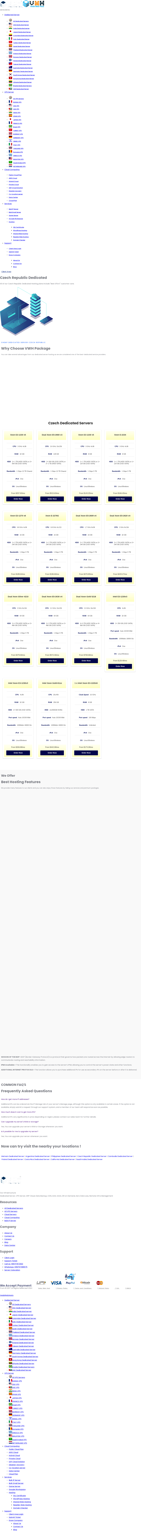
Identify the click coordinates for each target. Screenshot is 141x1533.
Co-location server (16, 194)
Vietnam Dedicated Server (12, 1156)
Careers (7, 1239)
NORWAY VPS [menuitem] (18, 1412)
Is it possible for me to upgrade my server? (19, 1131)
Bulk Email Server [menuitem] (16, 1483)
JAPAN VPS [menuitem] (17, 1398)
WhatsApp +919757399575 (15, 1267)
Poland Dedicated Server (12, 1159)
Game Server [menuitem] (14, 1486)
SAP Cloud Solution (16, 188)
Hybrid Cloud (13, 181)
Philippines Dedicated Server (63, 1156)
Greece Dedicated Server (22, 54)
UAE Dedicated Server (21, 89)
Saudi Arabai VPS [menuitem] (19, 1439)
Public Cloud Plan (15, 175)
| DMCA (128, 1288)
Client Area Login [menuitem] (16, 1514)
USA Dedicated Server (21, 25)
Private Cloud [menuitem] (14, 1458)
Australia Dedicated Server (23, 68)
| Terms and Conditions (83, 1288)
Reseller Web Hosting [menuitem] (22, 1505)
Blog (15, 267)
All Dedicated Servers (21, 21)
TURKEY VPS (17, 131)
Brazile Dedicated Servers (22, 86)
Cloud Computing (11, 169)
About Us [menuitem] (17, 1523)
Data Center (13, 197)
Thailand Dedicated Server (22, 50)
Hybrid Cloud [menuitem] (14, 1455)
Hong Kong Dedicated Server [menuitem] (24, 1360)
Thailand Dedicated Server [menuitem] (23, 1332)
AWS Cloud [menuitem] (13, 1452)
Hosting (11, 222)
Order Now (18, 499)
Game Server (13, 215)
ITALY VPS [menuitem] (16, 1422)
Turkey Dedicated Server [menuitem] (23, 1325)
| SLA (117, 1288)
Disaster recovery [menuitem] (16, 1464)
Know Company (14, 255)
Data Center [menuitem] (14, 1471)
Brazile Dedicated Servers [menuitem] (23, 1367)
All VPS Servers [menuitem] (18, 1377)
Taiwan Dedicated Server (22, 64)
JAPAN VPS (17, 120)
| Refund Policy (103, 1288)
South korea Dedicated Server (24, 75)
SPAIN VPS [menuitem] (16, 1394)
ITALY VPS (16, 145)
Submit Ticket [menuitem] (15, 1517)
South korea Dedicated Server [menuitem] (25, 1356)
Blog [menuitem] (15, 1529)
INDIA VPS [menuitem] (16, 1391)
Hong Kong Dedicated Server (23, 79)
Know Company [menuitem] (16, 1520)
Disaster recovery (15, 191)
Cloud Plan (13, 201)
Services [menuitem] (8, 1477)
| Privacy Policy (62, 1288)
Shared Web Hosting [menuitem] (22, 1502)
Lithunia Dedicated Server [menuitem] (23, 1363)
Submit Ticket (14, 252)
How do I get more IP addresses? (15, 1099)
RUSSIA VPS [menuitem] (17, 1381)
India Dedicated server (21, 28)
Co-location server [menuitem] (17, 1468)
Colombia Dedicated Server (23, 36)
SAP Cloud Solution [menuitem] (17, 1461)
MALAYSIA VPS (18, 159)
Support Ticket (10, 1261)
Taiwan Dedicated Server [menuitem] (23, 1346)
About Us (16, 260)
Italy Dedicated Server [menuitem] (22, 1322)
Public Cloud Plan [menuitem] (16, 1449)
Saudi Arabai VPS (19, 163)
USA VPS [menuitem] (15, 1384)
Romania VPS (18, 152)
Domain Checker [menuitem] (20, 1508)
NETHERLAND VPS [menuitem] (19, 1443)
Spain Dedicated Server (21, 46)
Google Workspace (16, 219)
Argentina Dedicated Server (38, 1156)
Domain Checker (19, 240)
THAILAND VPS (18, 148)
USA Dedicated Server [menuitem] (21, 1308)
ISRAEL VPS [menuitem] (16, 1419)
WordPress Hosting (20, 230)
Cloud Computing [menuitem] (11, 1446)
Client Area (6, 271)
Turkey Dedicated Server (22, 43)
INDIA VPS (16, 113)
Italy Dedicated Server (21, 39)
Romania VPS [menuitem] (17, 1429)
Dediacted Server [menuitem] (12, 1300)
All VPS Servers (18, 99)
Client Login (9, 1257)
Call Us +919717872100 (13, 1264)
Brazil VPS (16, 127)
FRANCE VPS (17, 123)
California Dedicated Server (63, 1159)
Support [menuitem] (7, 1511)
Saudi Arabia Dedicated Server (89, 1159)
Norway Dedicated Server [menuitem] (23, 1339)
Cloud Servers (10, 1214)
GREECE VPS (17, 156)
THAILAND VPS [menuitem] (18, 1426)
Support (7, 243)
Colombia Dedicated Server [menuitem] (24, 1318)
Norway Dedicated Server (22, 57)
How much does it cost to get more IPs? (18, 1112)
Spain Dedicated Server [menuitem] (22, 1329)
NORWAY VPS (18, 134)
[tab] (70, 1099)
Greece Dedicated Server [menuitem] (23, 1335)
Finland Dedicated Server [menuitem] (23, 1342)
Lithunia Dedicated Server (22, 82)
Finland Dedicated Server (22, 61)
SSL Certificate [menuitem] (19, 1495)
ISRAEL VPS (17, 141)
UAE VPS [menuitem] (15, 1387)
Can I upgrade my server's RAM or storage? (20, 1121)
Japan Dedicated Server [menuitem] (22, 1315)
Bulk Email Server (15, 212)
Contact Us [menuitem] (18, 1526)
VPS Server (9, 92)
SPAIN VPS (17, 116)
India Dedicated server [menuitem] (22, 1311)
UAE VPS (16, 109)
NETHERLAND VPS (19, 166)
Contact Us (17, 264)
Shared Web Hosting (20, 234)
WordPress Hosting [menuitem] (21, 1498)
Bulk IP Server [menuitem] (14, 1480)
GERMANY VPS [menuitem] (18, 1415)
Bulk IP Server (13, 209)
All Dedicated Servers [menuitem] (21, 1304)
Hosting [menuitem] (12, 1492)
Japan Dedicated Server (22, 32)
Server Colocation (12, 1270)
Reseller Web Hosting (21, 237)
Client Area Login (15, 249)
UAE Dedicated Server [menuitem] (21, 1370)
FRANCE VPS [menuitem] (17, 1401)
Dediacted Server (12, 14)
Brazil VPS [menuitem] (16, 1405)
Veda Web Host (44, 1288)
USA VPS (16, 106)
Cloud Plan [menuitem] (13, 1474)
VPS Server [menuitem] (9, 1373)
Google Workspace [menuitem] (17, 1489)
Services (8, 203)
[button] (5, 10)
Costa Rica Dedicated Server (37, 1159)
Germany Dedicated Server (23, 71)
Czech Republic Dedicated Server (92, 1156)
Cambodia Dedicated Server (120, 1156)
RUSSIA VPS (17, 102)
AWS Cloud (13, 178)
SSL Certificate (18, 227)
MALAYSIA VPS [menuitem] (18, 1436)
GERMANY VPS (18, 138)
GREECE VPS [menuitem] (17, 1432)
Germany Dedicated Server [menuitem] (24, 1353)
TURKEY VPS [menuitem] (17, 1408)
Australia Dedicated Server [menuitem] (23, 1349)
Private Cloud (14, 185)
